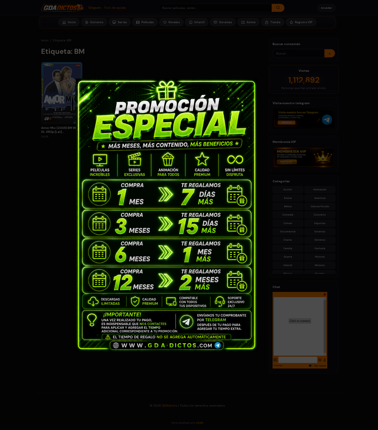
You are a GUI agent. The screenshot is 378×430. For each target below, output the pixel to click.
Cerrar (298, 82)
